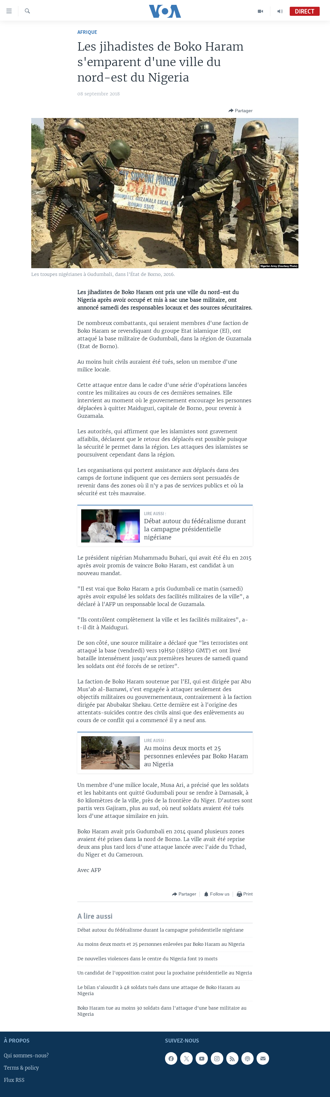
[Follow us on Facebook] (171, 1059)
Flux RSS (14, 1080)
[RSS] (232, 1059)
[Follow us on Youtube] (202, 1059)
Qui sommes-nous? (26, 1056)
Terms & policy (21, 1068)
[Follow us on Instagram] (217, 1059)
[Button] (240, 110)
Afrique (87, 32)
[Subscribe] (263, 1059)
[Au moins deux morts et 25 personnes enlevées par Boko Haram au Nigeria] (110, 752)
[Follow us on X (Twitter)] (186, 1059)
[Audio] (280, 11)
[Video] (260, 11)
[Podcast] (247, 1059)
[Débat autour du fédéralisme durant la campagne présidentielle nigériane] (110, 526)
